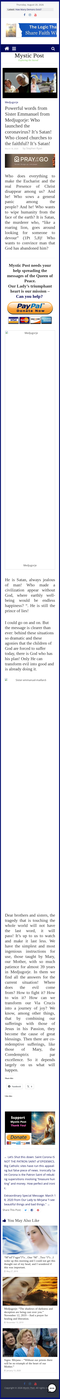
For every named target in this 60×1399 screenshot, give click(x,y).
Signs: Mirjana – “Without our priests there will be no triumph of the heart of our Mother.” (28, 1363)
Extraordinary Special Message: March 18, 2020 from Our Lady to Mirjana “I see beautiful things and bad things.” (30, 1200)
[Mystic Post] (6, 48)
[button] (52, 1389)
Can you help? (29, 296)
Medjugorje (11, 102)
